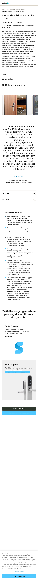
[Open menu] (35, 2)
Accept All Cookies (19, 576)
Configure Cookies (19, 572)
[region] (19, 565)
